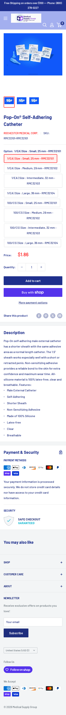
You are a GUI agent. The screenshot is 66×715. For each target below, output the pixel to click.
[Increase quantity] (41, 267)
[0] (59, 25)
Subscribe (16, 633)
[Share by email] (59, 315)
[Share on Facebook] (38, 315)
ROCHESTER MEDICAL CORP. (21, 133)
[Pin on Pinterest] (45, 315)
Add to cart (33, 281)
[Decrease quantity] (22, 267)
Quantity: (10, 267)
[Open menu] (5, 18)
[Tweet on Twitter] (52, 315)
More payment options (33, 302)
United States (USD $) (17, 650)
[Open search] (45, 25)
